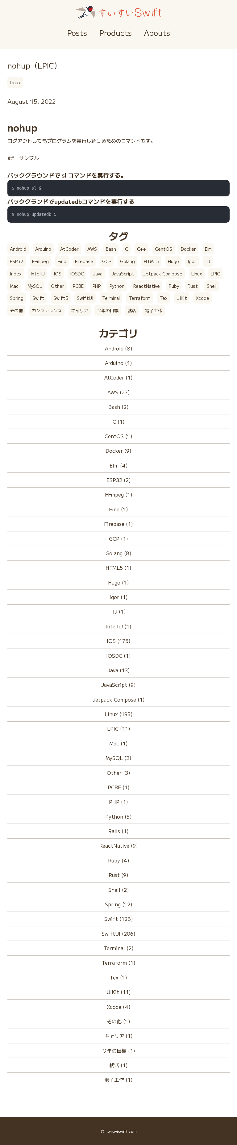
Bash (111, 249)
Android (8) (118, 348)
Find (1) (118, 509)
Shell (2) (118, 889)
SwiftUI (85, 298)
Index (16, 274)
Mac (14, 286)
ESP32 (16, 261)
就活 (131, 310)
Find (62, 261)
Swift (38, 298)
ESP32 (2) (118, 480)
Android (18, 249)
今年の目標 (107, 310)
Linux (15, 82)
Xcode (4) (119, 1006)
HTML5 (151, 261)
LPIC (215, 274)
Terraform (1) (118, 962)
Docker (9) (118, 450)
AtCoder (69, 249)
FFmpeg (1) (118, 494)
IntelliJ (38, 274)
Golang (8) (118, 553)
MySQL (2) (118, 757)
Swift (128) (118, 918)
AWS (92, 249)
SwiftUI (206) (118, 933)
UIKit (182, 298)
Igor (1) (119, 597)
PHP (97, 286)
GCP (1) (118, 538)
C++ (141, 249)
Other (57, 286)
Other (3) (118, 772)
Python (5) (118, 816)
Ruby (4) (118, 860)
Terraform (140, 298)
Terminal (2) (119, 948)
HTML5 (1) (118, 567)
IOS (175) (119, 640)
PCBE (78, 286)
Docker (188, 249)
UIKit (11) (118, 992)
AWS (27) (118, 392)
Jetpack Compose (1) (119, 699)
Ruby (174, 286)
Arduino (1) (118, 363)
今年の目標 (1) (118, 1050)
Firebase (84, 261)
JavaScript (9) (118, 684)
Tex (164, 298)
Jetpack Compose (162, 274)
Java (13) (118, 670)
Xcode (202, 298)
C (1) (119, 421)
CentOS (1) (118, 436)
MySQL (34, 286)
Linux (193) (119, 714)
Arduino (43, 249)
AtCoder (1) (118, 377)
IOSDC (77, 274)
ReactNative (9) (118, 845)
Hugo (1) (118, 582)
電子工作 (153, 310)
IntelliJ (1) (118, 626)
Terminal (111, 298)
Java (97, 274)
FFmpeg (40, 261)
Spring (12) (118, 904)
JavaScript (122, 274)
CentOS (163, 249)
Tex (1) (118, 977)
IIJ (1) (118, 611)
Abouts (157, 32)
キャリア (79, 310)
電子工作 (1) (118, 1079)
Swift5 (60, 298)
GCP (106, 261)
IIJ (207, 261)
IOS (57, 274)
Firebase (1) (118, 523)
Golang (127, 261)
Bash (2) (118, 406)
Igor (192, 261)
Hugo (173, 261)
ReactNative (146, 286)
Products (115, 32)
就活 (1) (118, 1065)
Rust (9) (118, 875)
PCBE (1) (119, 787)
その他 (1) (118, 1021)
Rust (193, 286)
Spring (16, 298)
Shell (212, 286)
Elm (208, 249)
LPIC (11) (118, 728)
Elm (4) (119, 465)
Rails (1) (118, 831)
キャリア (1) (118, 1035)
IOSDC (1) (118, 655)
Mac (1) (118, 743)
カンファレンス (47, 310)
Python (117, 286)
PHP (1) (118, 801)
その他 (16, 310)
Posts (77, 32)
